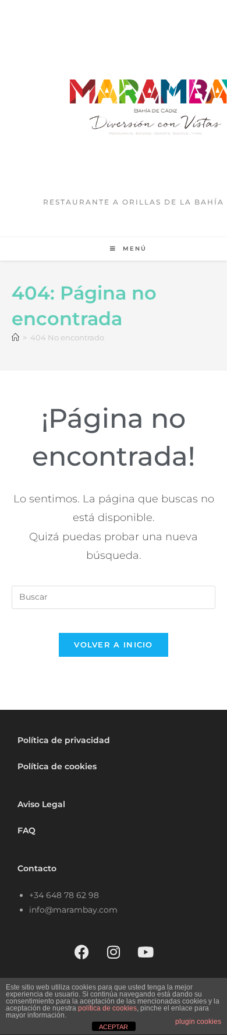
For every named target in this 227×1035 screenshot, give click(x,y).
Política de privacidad (63, 740)
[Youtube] (145, 952)
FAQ (26, 830)
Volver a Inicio (113, 644)
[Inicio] (15, 337)
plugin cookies (198, 1022)
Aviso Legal (41, 804)
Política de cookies (57, 766)
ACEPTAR (113, 1026)
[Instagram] (113, 952)
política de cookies (107, 1008)
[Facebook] (81, 952)
